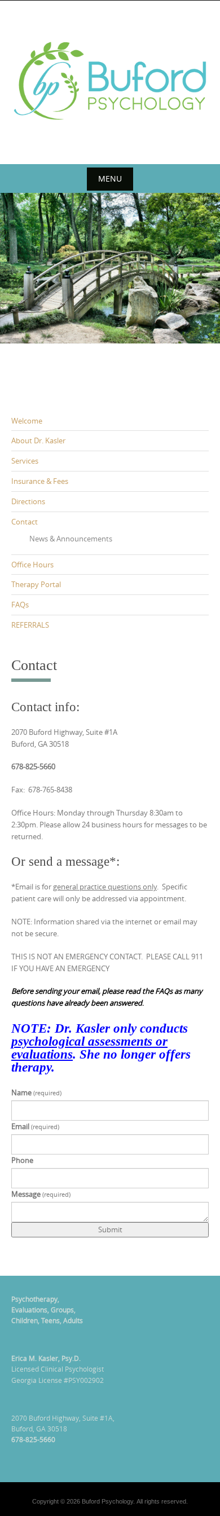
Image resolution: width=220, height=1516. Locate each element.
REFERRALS (30, 625)
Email (35, 1126)
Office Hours (32, 564)
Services (24, 461)
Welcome (26, 421)
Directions (28, 501)
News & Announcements (70, 539)
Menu (110, 178)
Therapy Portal (36, 584)
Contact (24, 522)
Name (36, 1092)
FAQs (20, 605)
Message (41, 1194)
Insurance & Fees (39, 481)
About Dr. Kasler (38, 440)
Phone (22, 1160)
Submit (110, 1229)
